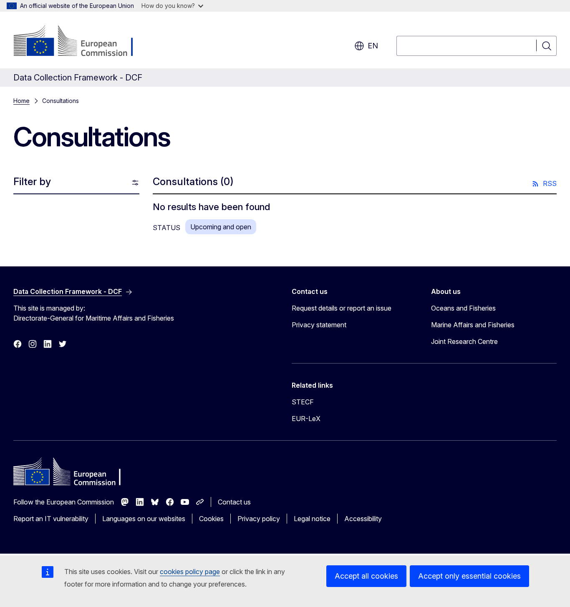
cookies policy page (190, 571)
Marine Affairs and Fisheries (473, 325)
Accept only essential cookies (469, 576)
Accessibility (363, 518)
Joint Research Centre (464, 341)
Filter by (32, 182)
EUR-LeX (306, 418)
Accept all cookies (366, 576)
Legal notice (312, 518)
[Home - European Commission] (80, 41)
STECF (303, 402)
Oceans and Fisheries (463, 308)
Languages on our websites (143, 518)
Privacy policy (258, 518)
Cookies (211, 518)
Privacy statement (319, 325)
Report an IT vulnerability (50, 518)
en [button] (373, 45)
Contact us (234, 502)
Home (21, 100)
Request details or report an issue (341, 308)
